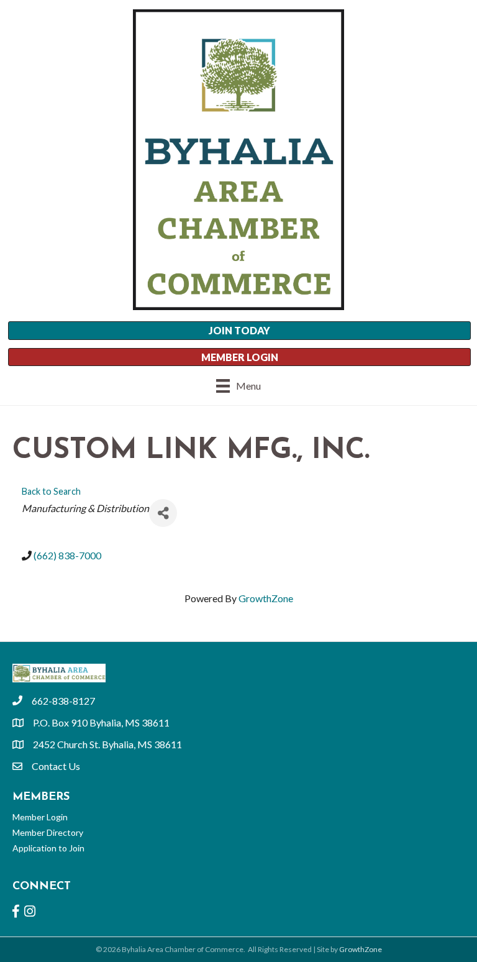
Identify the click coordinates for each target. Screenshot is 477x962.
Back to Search (51, 491)
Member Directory (47, 832)
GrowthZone (265, 598)
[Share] (163, 513)
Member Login (40, 817)
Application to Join (48, 848)
